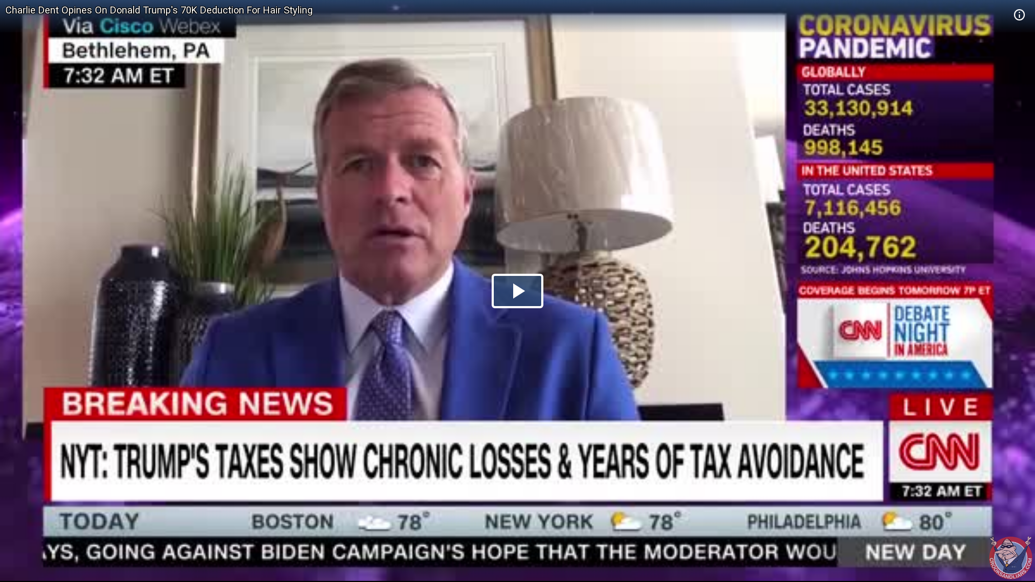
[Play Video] (517, 291)
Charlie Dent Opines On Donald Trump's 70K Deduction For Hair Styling (159, 10)
